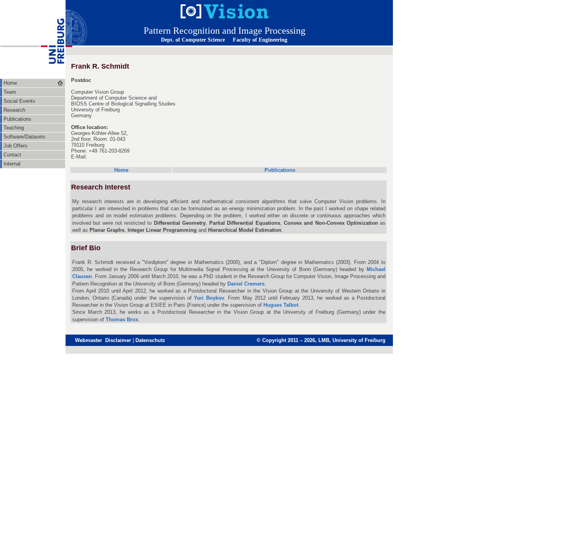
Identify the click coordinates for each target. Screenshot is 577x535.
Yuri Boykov (209, 298)
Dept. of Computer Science (193, 40)
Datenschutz (150, 340)
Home (121, 170)
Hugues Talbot (280, 305)
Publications (280, 170)
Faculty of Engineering (260, 40)
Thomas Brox (122, 319)
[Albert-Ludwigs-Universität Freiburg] (53, 77)
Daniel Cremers (246, 284)
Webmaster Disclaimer (103, 340)
